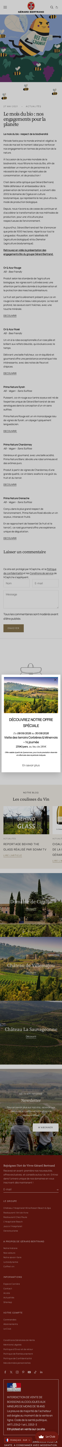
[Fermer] (55, 679)
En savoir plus (31, 765)
